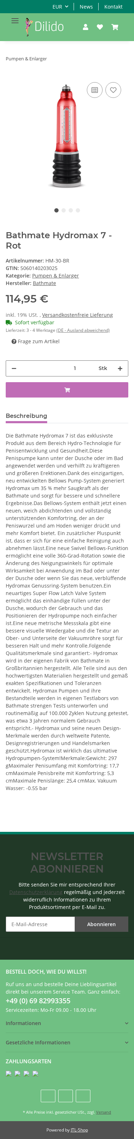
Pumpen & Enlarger (55, 275)
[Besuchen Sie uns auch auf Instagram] (83, 1096)
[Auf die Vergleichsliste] (95, 90)
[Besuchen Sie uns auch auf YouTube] (65, 1096)
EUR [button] (57, 6)
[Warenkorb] (115, 27)
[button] (86, 27)
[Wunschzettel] (100, 27)
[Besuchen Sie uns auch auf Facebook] (48, 1096)
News (86, 6)
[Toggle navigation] (15, 17)
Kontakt (113, 6)
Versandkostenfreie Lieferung (77, 314)
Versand (103, 1112)
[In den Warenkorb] (67, 390)
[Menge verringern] (14, 368)
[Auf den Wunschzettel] (113, 90)
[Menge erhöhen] (120, 368)
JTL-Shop (79, 1130)
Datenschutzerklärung (36, 892)
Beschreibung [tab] (26, 416)
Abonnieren (101, 924)
